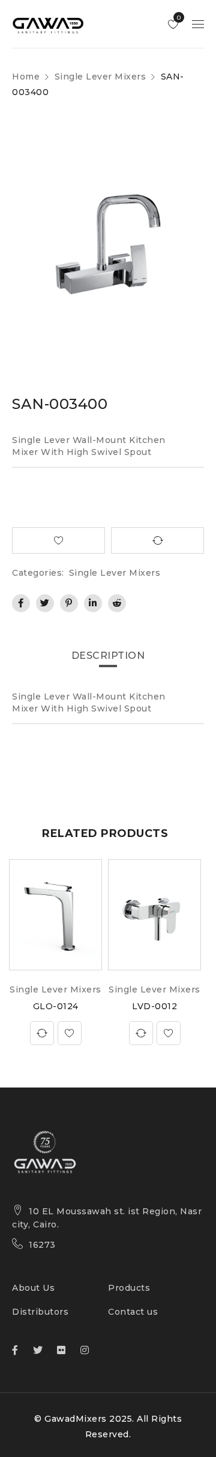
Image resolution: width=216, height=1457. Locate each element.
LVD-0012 (154, 1006)
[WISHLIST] (58, 540)
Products (129, 1287)
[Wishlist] (69, 1033)
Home (26, 76)
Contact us (133, 1311)
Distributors (40, 1311)
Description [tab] (108, 655)
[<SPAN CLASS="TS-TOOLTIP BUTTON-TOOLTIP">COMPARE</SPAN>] (157, 540)
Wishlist (178, 18)
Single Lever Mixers (100, 76)
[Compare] (42, 1033)
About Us (33, 1287)
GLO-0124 (56, 1006)
